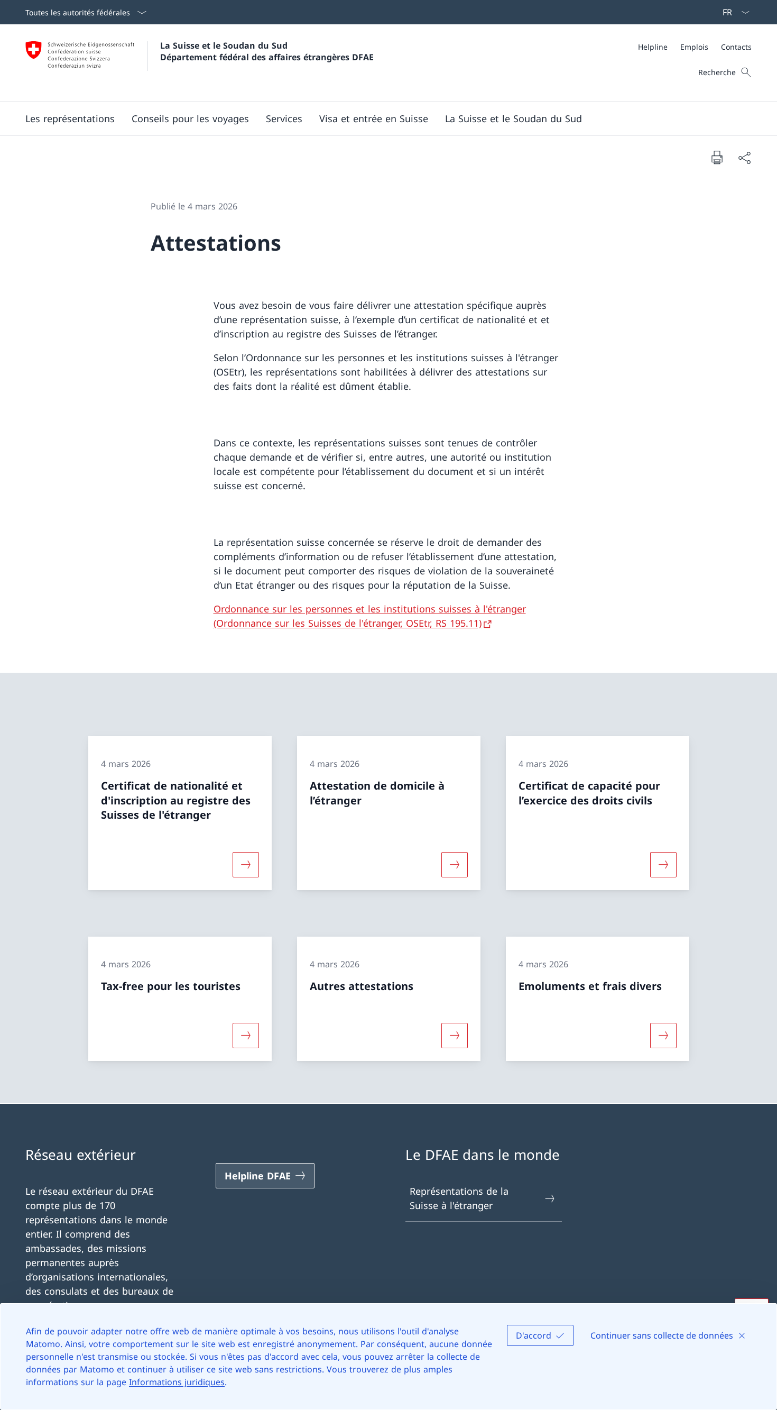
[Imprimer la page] (716, 157)
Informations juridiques (177, 1382)
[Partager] (744, 157)
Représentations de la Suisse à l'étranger (459, 1198)
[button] (70, 118)
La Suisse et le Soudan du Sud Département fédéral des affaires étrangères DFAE (267, 51)
